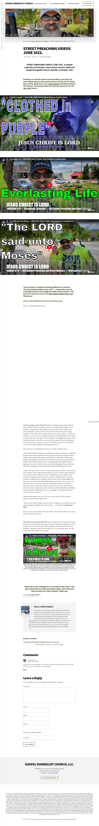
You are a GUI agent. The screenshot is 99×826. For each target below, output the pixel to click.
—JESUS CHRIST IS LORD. (45, 56)
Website (25, 724)
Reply (25, 669)
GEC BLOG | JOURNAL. (35, 594)
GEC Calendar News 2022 (58, 294)
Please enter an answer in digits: (32, 732)
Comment (26, 686)
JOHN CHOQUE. (30, 660)
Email (25, 715)
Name (25, 706)
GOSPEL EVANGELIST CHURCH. (19, 3)
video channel (54, 84)
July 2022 (27, 88)
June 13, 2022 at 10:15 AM (33, 661)
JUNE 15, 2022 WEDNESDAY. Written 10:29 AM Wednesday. (43, 301)
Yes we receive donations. (49, 777)
